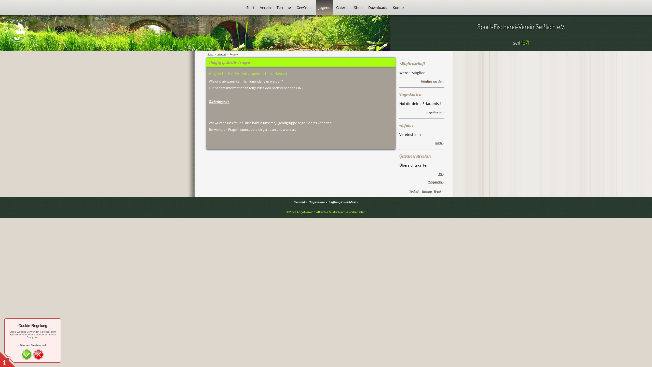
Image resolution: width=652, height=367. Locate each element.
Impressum (317, 202)
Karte (439, 143)
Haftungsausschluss (343, 202)
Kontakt (299, 202)
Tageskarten (434, 112)
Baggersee (435, 182)
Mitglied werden (431, 81)
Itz (440, 174)
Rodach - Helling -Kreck (425, 191)
